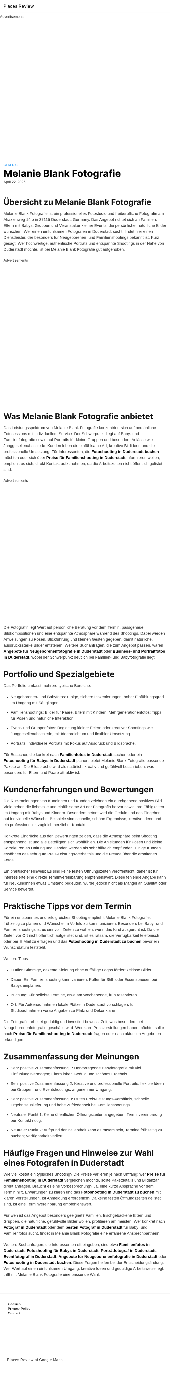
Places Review (19, 6)
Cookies (14, 1304)
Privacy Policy (19, 1308)
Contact (14, 1313)
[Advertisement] (85, 85)
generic (10, 165)
